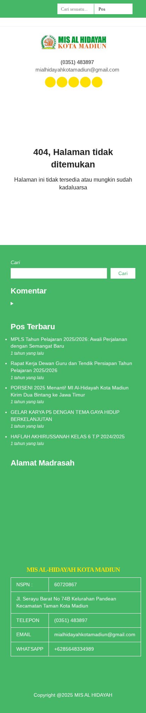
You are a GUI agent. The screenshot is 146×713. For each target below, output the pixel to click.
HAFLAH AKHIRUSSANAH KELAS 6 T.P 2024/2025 (68, 436)
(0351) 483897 (77, 62)
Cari (15, 262)
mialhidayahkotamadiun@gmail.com (77, 70)
